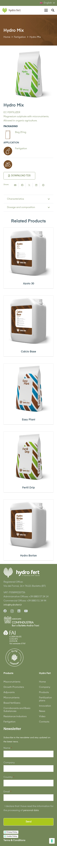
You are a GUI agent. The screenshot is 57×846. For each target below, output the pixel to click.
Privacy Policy (11, 832)
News (42, 711)
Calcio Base (28, 351)
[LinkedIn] (19, 611)
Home (42, 682)
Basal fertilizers (12, 703)
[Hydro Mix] (28, 51)
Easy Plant (28, 419)
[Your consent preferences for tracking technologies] (52, 841)
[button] (47, 3)
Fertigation (9, 722)
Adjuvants (9, 692)
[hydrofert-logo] (11, 10)
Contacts (44, 722)
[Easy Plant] (28, 389)
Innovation (45, 706)
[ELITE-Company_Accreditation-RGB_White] (14, 658)
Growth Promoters (14, 687)
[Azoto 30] (28, 253)
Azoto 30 (28, 283)
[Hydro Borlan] (28, 525)
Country (9, 777)
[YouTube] (26, 611)
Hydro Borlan (28, 555)
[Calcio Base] (28, 321)
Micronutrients (11, 698)
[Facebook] (5, 611)
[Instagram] (12, 611)
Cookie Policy (11, 836)
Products (44, 692)
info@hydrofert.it (13, 605)
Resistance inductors (15, 716)
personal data (31, 810)
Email (7, 792)
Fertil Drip (28, 487)
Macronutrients (12, 682)
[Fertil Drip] (28, 457)
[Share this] (22, 185)
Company (44, 687)
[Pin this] (43, 185)
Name (8, 748)
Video (42, 716)
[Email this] (15, 185)
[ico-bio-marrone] (8, 164)
